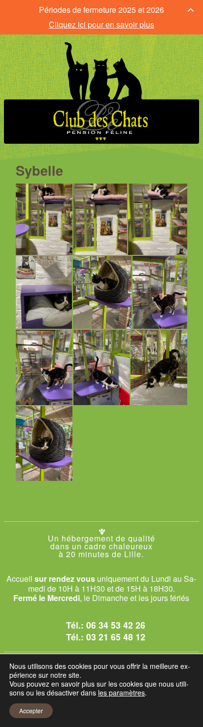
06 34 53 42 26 (115, 625)
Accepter (31, 710)
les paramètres (121, 692)
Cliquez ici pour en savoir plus (101, 24)
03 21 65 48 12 (115, 637)
